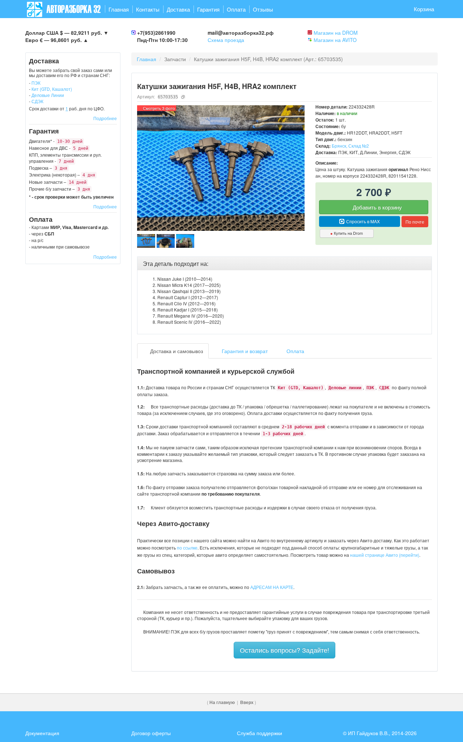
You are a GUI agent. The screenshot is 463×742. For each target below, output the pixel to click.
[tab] (284, 264)
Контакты (148, 9)
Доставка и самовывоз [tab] (176, 351)
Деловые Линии (47, 95)
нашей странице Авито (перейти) (384, 555)
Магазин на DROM (336, 32)
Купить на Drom (346, 233)
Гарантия (208, 9)
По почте (414, 222)
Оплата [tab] (294, 351)
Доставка (178, 9)
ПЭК (36, 83)
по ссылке (187, 547)
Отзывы (263, 9)
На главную (222, 702)
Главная (119, 9)
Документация (42, 733)
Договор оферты (151, 733)
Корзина (424, 9)
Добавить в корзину (376, 207)
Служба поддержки (259, 733)
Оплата (236, 9)
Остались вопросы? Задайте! (284, 649)
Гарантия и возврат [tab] (244, 351)
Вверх (247, 702)
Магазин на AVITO (335, 39)
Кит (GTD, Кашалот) (51, 89)
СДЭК (37, 101)
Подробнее (105, 118)
